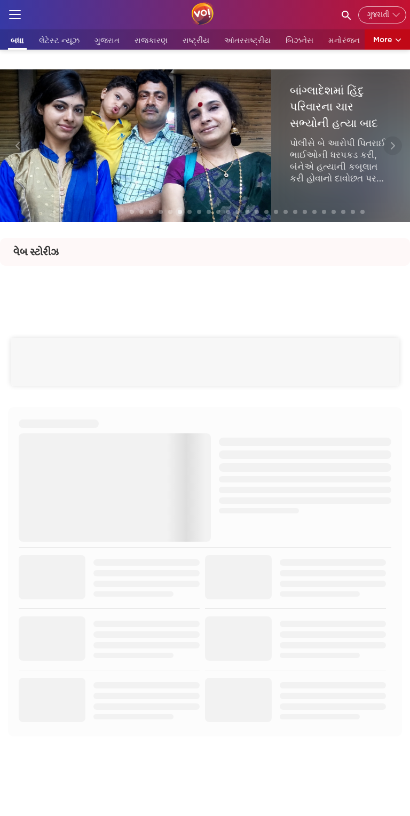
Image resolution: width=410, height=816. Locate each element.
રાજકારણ (151, 40)
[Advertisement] (205, 290)
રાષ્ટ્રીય (196, 40)
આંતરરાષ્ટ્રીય (247, 40)
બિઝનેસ (299, 40)
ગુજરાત (107, 40)
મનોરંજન (344, 40)
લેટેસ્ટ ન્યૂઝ (59, 40)
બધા (17, 40)
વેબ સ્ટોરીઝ (36, 252)
